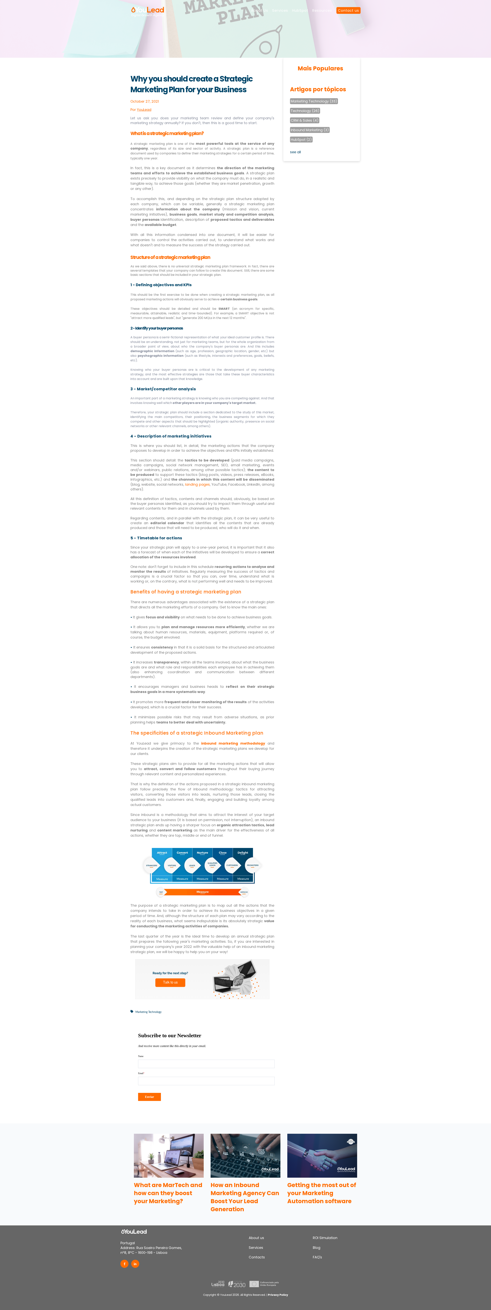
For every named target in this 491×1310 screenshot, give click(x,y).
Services (280, 10)
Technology (305, 110)
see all (295, 152)
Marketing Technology (148, 1012)
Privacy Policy (278, 1295)
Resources (322, 10)
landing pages (197, 484)
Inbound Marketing (310, 130)
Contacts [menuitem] (257, 1257)
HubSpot (300, 10)
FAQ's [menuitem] (317, 1257)
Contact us (348, 10)
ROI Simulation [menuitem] (325, 1237)
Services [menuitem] (256, 1247)
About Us (259, 10)
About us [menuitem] (256, 1237)
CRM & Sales (305, 120)
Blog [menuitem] (316, 1247)
